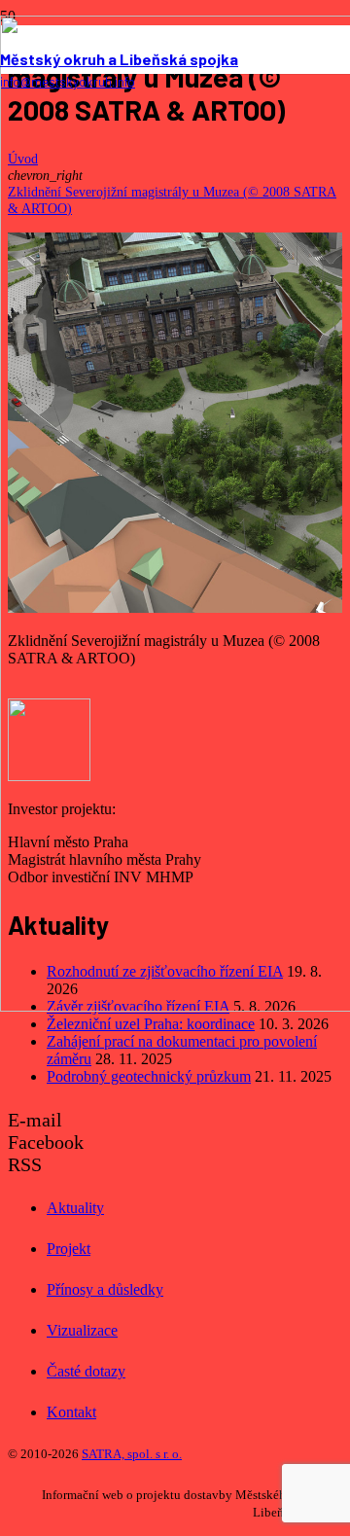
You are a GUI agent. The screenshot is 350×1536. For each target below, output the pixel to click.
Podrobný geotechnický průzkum (149, 1076)
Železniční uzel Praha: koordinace (151, 1024)
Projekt (68, 1248)
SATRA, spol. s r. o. (132, 1454)
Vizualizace (82, 1330)
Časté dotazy (86, 1371)
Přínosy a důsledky (105, 1289)
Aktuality (75, 1207)
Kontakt (71, 1412)
